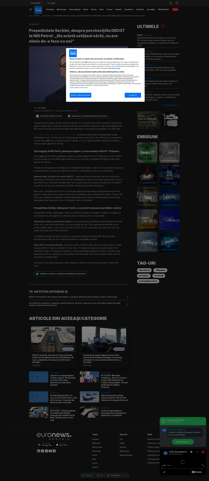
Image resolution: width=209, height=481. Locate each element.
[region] (105, 75)
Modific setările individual (80, 95)
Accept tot (133, 95)
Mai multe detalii (114, 68)
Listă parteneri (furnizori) (79, 87)
